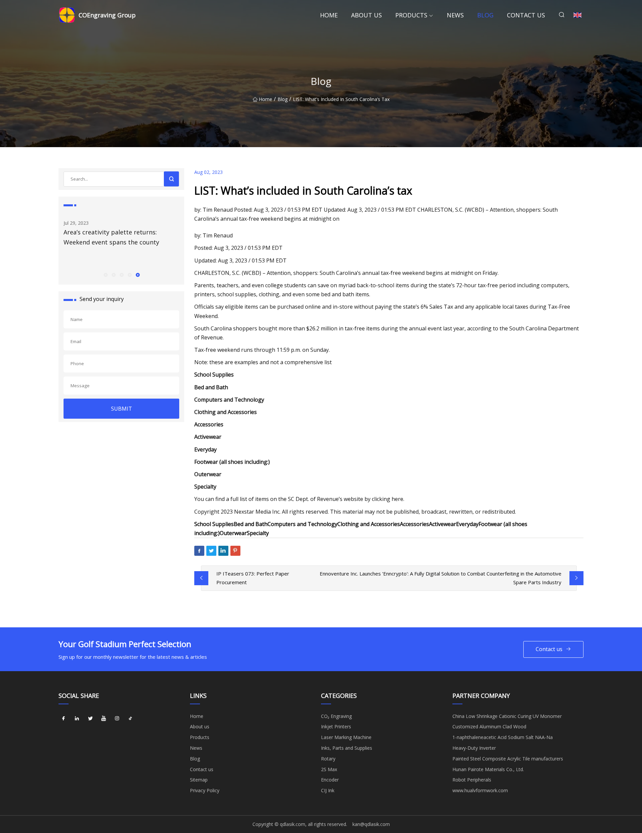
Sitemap (199, 779)
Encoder (330, 779)
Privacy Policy (204, 790)
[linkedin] (77, 719)
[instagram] (117, 719)
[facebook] (64, 719)
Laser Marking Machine (346, 737)
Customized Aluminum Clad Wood (489, 726)
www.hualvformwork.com (480, 790)
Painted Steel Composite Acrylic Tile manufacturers (507, 758)
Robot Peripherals (471, 779)
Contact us (526, 15)
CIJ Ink (327, 790)
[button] (105, 274)
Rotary (328, 758)
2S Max (329, 769)
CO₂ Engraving (336, 716)
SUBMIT (121, 408)
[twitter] (90, 719)
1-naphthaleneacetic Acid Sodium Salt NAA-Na (502, 737)
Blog (485, 15)
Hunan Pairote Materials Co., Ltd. (488, 769)
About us (366, 15)
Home (329, 15)
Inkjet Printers (336, 726)
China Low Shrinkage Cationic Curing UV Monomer (507, 716)
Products (411, 15)
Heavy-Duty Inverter (474, 748)
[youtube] (104, 719)
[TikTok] (130, 719)
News (455, 15)
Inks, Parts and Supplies (346, 748)
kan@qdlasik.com (371, 824)
